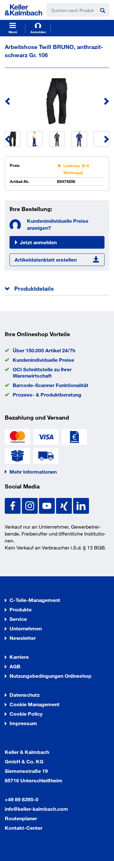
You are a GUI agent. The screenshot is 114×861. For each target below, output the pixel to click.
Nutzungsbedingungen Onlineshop (51, 676)
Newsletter (23, 638)
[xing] (64, 505)
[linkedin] (81, 505)
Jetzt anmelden (38, 242)
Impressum (23, 723)
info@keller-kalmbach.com (36, 809)
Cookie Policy (26, 714)
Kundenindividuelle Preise (43, 360)
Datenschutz (25, 695)
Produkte (21, 609)
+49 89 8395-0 (21, 799)
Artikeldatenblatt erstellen (46, 260)
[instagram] (30, 505)
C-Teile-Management (35, 600)
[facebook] (13, 505)
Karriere (19, 657)
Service (18, 619)
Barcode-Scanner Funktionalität (50, 385)
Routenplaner (21, 818)
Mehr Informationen (33, 472)
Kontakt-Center (23, 828)
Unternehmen (26, 628)
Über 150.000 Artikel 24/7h (44, 350)
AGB (15, 666)
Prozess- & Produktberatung (47, 394)
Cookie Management (35, 704)
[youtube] (47, 505)
